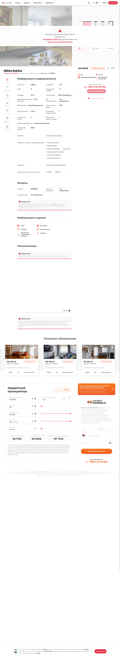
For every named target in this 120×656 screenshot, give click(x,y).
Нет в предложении (96, 91)
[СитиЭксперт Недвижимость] (7, 3)
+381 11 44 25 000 (97, 461)
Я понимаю (100, 651)
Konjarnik (7, 73)
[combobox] (100, 436)
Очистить (33, 399)
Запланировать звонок (96, 451)
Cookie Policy (47, 651)
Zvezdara (15, 73)
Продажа (27, 2)
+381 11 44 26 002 (96, 86)
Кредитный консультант (89, 408)
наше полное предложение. (60, 42)
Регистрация (113, 3)
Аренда (17, 2)
